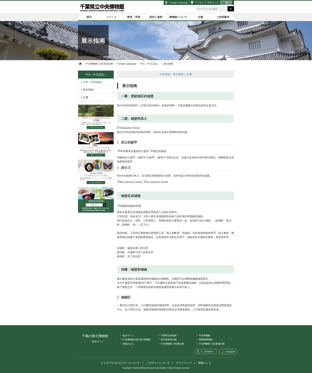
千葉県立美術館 (169, 335)
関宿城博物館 (206, 339)
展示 (89, 17)
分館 (200, 17)
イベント (111, 17)
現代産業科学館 (169, 339)
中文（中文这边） (93, 82)
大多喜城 (164, 74)
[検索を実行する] (231, 8)
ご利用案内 (222, 17)
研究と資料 (156, 17)
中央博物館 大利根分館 (172, 343)
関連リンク (204, 362)
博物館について (178, 17)
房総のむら (128, 343)
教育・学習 (133, 17)
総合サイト (98, 341)
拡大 (229, 2)
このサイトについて (158, 362)
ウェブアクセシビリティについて (120, 362)
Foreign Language (178, 2)
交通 (85, 97)
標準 (223, 2)
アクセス (199, 2)
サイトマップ (184, 362)
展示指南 (88, 89)
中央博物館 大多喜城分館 (212, 343)
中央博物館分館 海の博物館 (137, 339)
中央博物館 (204, 335)
